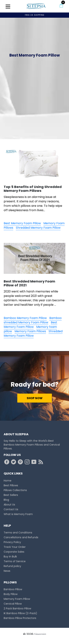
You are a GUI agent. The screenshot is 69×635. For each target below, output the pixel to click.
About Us (9, 504)
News (7, 571)
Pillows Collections (15, 490)
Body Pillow (10, 594)
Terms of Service (15, 561)
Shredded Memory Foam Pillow (38, 228)
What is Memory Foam (18, 514)
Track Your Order (15, 547)
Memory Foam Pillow (17, 599)
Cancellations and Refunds (21, 537)
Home (7, 480)
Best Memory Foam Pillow (22, 223)
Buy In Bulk (10, 556)
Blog (6, 500)
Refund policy (12, 566)
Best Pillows (11, 485)
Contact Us (11, 509)
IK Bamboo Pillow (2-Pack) (20, 613)
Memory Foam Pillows (30, 331)
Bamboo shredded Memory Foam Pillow (33, 320)
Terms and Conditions (18, 532)
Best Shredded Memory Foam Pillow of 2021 (29, 283)
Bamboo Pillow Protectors (20, 618)
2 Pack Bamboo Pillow (17, 608)
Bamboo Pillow (13, 589)
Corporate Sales (14, 552)
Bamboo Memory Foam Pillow (25, 318)
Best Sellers (11, 495)
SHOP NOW (35, 398)
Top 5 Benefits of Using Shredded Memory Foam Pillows (33, 188)
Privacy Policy (12, 542)
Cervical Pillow (13, 604)
